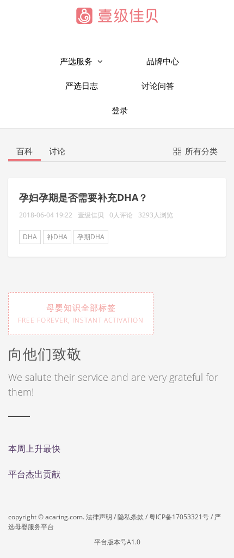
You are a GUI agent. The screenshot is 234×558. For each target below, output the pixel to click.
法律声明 (99, 516)
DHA (30, 236)
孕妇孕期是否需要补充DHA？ (83, 197)
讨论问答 (157, 85)
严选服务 (77, 61)
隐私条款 (131, 516)
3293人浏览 (155, 215)
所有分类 (200, 150)
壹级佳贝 (91, 215)
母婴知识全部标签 (81, 313)
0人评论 (121, 215)
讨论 (57, 150)
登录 (120, 110)
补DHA (57, 236)
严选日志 (81, 85)
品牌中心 (162, 61)
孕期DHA (90, 236)
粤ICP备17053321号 (179, 516)
